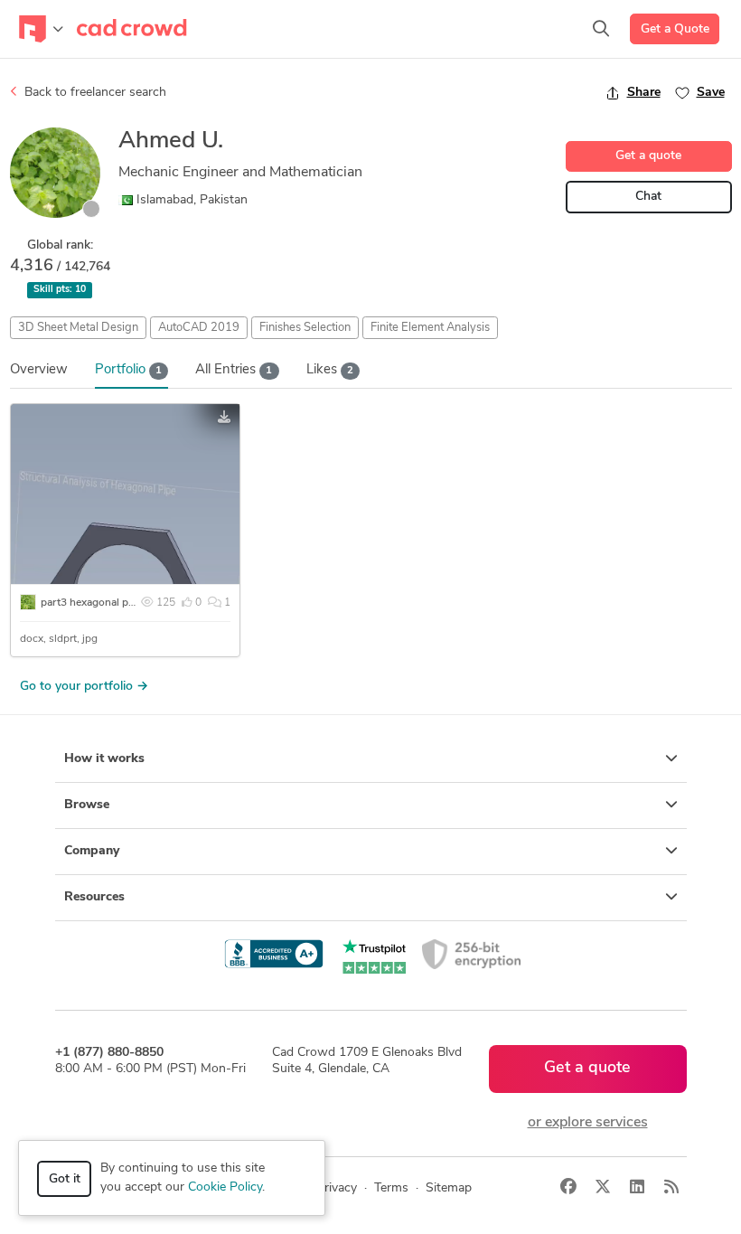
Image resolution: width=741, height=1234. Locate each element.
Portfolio (128, 370)
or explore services (588, 1123)
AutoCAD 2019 (198, 328)
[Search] (601, 29)
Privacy (336, 1188)
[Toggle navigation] (41, 29)
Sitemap (449, 1188)
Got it (64, 1179)
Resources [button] (94, 897)
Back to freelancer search (93, 92)
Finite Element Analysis (430, 328)
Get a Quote (675, 29)
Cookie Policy (225, 1187)
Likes (329, 370)
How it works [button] (104, 759)
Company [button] (91, 851)
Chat (648, 196)
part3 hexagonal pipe (92, 603)
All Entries (233, 370)
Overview (39, 370)
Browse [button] (86, 805)
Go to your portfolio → (84, 686)
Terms (391, 1188)
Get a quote (648, 156)
